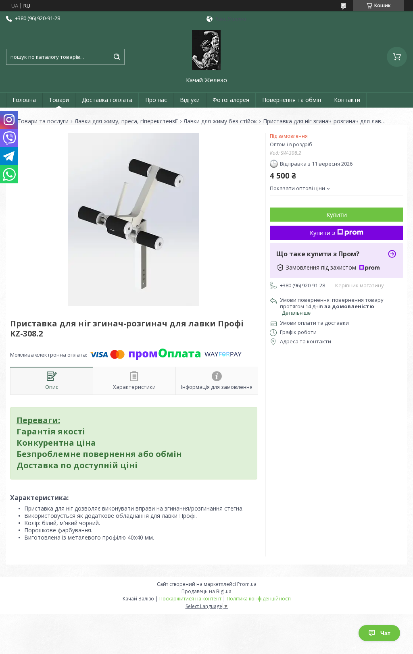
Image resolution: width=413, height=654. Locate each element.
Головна (24, 100)
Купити (336, 214)
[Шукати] (116, 57)
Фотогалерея (231, 100)
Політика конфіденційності (259, 598)
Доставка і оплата (107, 100)
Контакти (347, 100)
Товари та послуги (43, 121)
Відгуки (190, 100)
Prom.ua (247, 584)
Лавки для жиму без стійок (220, 121)
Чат (385, 633)
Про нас (156, 100)
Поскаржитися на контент (190, 598)
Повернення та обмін (291, 100)
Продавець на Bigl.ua (206, 591)
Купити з (322, 232)
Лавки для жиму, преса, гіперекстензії (126, 121)
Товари (59, 100)
